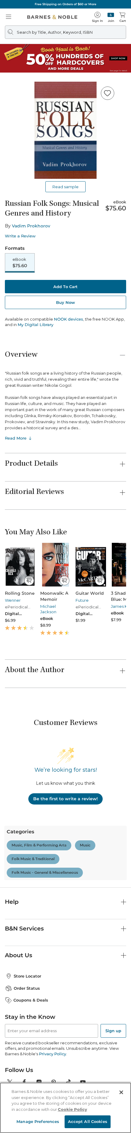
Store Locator (27, 976)
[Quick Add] (29, 580)
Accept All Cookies (87, 1121)
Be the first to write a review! (65, 798)
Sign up (113, 1030)
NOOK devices (68, 319)
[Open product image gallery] (65, 130)
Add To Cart (65, 286)
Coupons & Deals (30, 1000)
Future (82, 600)
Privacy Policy (52, 1053)
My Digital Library (35, 324)
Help (12, 901)
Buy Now (65, 302)
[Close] (121, 1092)
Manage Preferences (37, 1121)
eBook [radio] (19, 262)
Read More (16, 438)
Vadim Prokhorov (31, 226)
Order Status (27, 988)
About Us (18, 955)
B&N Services (24, 928)
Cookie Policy (72, 1109)
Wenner (13, 600)
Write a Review (20, 236)
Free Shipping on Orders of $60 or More (65, 4)
